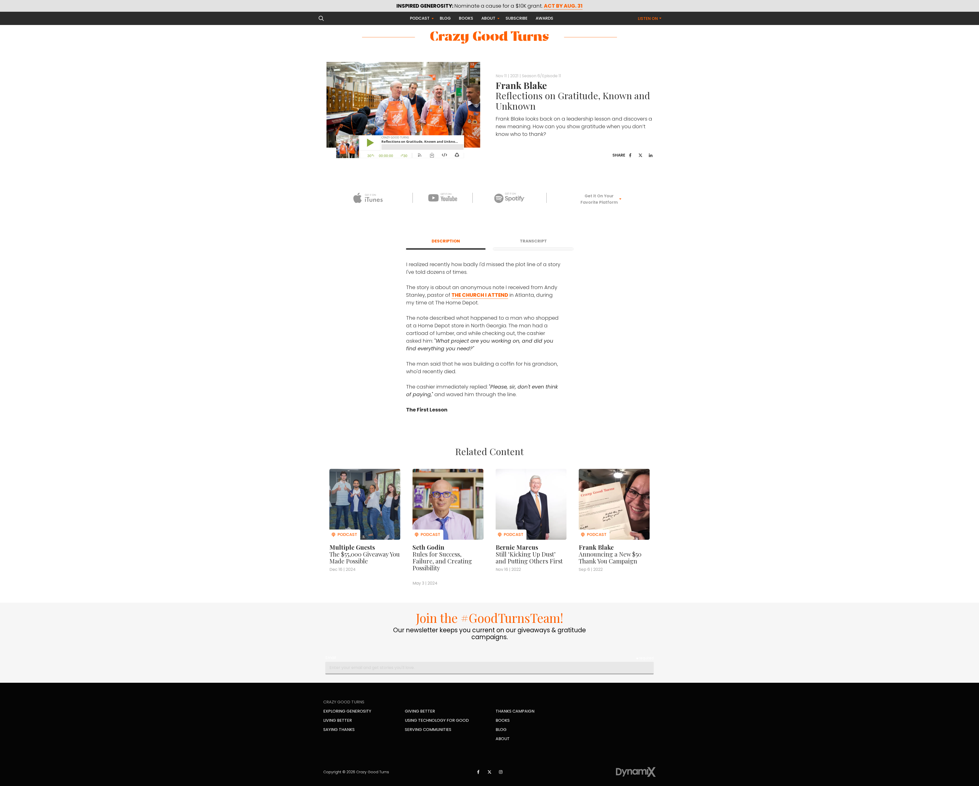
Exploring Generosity (347, 711)
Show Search (321, 18)
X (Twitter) (489, 772)
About (503, 739)
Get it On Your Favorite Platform (599, 199)
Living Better (337, 720)
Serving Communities (428, 729)
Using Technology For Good (437, 720)
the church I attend (480, 295)
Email (330, 658)
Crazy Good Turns (489, 37)
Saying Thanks (339, 729)
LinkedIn (651, 155)
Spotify (510, 198)
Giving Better (420, 711)
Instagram (501, 772)
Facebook (630, 155)
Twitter (640, 155)
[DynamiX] (636, 772)
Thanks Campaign (515, 711)
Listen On (648, 18)
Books (503, 720)
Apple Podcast (368, 198)
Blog (501, 729)
